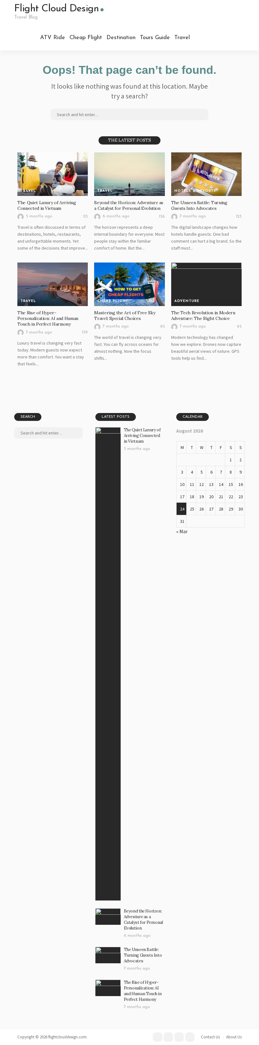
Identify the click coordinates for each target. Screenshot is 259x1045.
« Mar (182, 531)
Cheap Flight (85, 38)
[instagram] (230, 37)
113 (85, 217)
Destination (121, 38)
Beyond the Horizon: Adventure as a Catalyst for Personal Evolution (128, 205)
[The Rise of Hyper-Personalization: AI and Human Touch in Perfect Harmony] (52, 284)
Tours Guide (155, 38)
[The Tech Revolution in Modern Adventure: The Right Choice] (206, 284)
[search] (240, 37)
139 (85, 332)
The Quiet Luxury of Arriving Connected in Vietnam (46, 205)
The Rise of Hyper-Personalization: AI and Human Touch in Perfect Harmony (47, 318)
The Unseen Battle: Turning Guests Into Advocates (199, 205)
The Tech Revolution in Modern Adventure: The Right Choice (203, 315)
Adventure (186, 301)
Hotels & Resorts (195, 191)
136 (162, 217)
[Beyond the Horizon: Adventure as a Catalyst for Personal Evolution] (129, 174)
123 (239, 217)
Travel (182, 38)
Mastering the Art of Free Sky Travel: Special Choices (124, 315)
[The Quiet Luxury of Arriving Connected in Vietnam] (52, 174)
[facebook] (201, 37)
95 (162, 327)
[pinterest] (220, 37)
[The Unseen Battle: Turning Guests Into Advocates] (206, 174)
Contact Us (210, 1037)
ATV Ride (52, 38)
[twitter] (211, 37)
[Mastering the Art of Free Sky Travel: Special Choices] (129, 284)
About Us (234, 1037)
